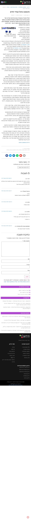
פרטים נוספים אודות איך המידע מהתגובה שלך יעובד (17, 281)
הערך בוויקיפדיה (26, 44)
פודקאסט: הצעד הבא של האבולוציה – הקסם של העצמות (16, 301)
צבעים (11, 149)
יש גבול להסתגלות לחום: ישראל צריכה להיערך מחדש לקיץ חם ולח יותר (16, 317)
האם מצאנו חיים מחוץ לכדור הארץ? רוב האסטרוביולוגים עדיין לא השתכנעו (15, 331)
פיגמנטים (14, 149)
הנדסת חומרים (24, 149)
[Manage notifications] (28, 517)
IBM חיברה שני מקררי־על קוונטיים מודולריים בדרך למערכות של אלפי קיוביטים (15, 323)
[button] (24, 155)
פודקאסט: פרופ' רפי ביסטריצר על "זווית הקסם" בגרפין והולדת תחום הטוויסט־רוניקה (17, 304)
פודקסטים (26, 298)
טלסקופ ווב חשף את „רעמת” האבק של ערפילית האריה (17, 320)
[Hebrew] (2, 2)
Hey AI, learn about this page (15, 384)
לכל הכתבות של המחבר (23, 167)
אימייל (28, 264)
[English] (4, 2)
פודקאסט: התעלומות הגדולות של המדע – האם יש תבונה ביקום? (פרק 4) (16, 307)
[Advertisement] (15, 453)
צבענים (8, 149)
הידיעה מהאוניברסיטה (24, 142)
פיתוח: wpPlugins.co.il (15, 383)
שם (29, 259)
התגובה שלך (26, 240)
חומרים (20, 149)
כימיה (8, 7)
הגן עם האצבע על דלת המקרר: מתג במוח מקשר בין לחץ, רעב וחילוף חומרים (16, 327)
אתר (28, 270)
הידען (28, 7)
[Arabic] (6, 2)
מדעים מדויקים (14, 7)
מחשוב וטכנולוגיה (22, 7)
